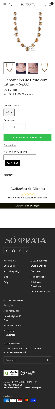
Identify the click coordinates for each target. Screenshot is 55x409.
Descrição (9, 175)
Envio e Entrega (38, 265)
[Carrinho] (50, 4)
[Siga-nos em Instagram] (13, 250)
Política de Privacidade (36, 284)
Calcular (12, 163)
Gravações (9, 305)
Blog (6, 276)
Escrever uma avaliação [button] (27, 205)
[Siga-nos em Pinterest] (20, 250)
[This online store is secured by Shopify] (11, 372)
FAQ (6, 282)
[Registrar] (47, 360)
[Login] (44, 4)
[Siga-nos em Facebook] (7, 250)
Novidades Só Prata (13, 325)
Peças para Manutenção (9, 333)
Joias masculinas (11, 310)
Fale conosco (37, 271)
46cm (9, 112)
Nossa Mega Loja (12, 271)
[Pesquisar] (10, 4)
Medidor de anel (38, 276)
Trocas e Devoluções (41, 291)
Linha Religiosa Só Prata (12, 318)
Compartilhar (10, 145)
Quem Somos (10, 265)
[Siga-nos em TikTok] (26, 250)
